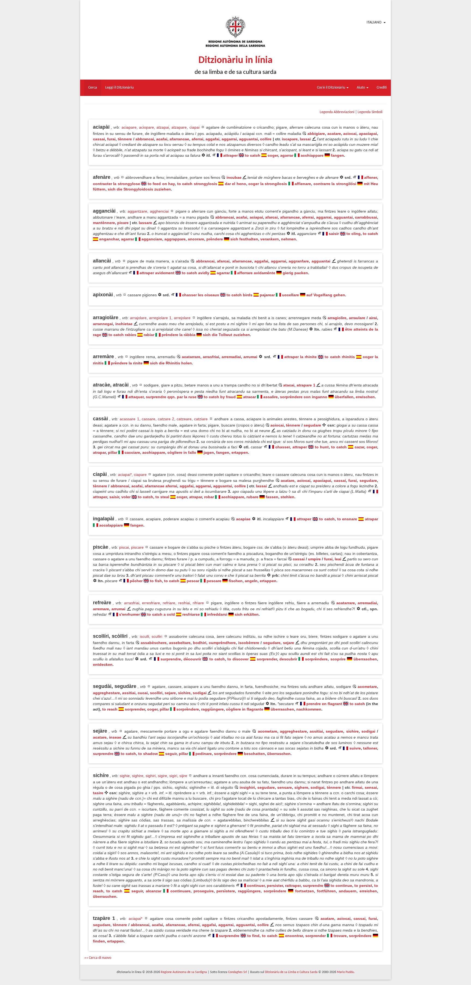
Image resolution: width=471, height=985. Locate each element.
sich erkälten (247, 614)
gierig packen (295, 273)
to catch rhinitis (340, 357)
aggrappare (175, 239)
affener (370, 177)
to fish (156, 581)
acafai (161, 139)
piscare (137, 547)
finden (99, 941)
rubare (252, 497)
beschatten (254, 753)
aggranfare (299, 261)
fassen (272, 497)
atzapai (162, 127)
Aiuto (361, 88)
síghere (301, 787)
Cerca (92, 88)
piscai (124, 547)
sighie (125, 776)
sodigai (200, 693)
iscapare (290, 139)
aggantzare (137, 211)
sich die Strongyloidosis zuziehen (139, 189)
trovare (340, 935)
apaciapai (368, 133)
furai (111, 139)
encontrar (294, 935)
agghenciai (159, 211)
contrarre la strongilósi (334, 184)
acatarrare (191, 357)
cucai (143, 693)
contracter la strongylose (116, 184)
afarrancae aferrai (161, 486)
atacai (288, 385)
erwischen (365, 397)
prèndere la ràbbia (178, 335)
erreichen (368, 891)
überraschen (365, 659)
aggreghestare (106, 693)
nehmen (288, 239)
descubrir (288, 659)
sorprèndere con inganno (303, 397)
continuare (180, 891)
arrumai (250, 357)
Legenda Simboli (370, 112)
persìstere (225, 891)
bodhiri (199, 642)
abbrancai (144, 139)
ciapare (140, 474)
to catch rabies (122, 335)
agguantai (248, 139)
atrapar (99, 452)
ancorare (196, 239)
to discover (238, 659)
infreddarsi (217, 614)
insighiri (247, 787)
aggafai (212, 139)
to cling (353, 233)
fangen (337, 155)
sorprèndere (316, 659)
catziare (201, 419)
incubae (234, 177)
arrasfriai (211, 357)
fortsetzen (304, 891)
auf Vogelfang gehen (325, 295)
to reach (109, 709)
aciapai (256, 217)
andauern (348, 891)
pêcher (136, 581)
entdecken (103, 664)
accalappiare (111, 525)
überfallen (344, 397)
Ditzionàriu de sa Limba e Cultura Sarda (291, 972)
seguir (171, 753)
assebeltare (180, 642)
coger (273, 155)
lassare (145, 222)
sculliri (157, 636)
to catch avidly (195, 273)
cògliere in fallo (181, 452)
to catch (252, 155)
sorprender (267, 659)
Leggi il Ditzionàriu (119, 88)
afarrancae (179, 139)
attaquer (136, 397)
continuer (256, 885)
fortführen (326, 891)
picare (123, 222)
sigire (162, 776)
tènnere (125, 139)
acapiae (243, 519)
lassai (305, 139)
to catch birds (239, 295)
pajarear (267, 295)
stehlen (287, 497)
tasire (98, 793)
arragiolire (337, 318)
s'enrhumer (129, 614)
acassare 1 (129, 419)
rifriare (198, 603)
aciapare (129, 127)
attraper (230, 155)
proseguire (204, 891)
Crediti (382, 88)
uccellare (290, 295)
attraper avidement (157, 273)
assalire (270, 397)
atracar (249, 397)
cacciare (132, 452)
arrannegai (103, 324)
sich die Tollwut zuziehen (226, 335)
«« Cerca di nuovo (97, 958)
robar (209, 497)
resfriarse (191, 614)
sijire (183, 776)
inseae (115, 737)
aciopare (146, 127)
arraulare (357, 318)
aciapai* (125, 474)
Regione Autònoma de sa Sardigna (184, 972)
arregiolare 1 (160, 318)
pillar (112, 452)
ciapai (194, 127)
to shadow (148, 753)
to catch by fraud (220, 397)
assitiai (128, 693)
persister (275, 885)
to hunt (322, 447)
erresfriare (151, 603)
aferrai (197, 139)
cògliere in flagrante (244, 709)
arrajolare (138, 318)
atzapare (179, 127)
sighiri (151, 776)
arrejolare (182, 318)
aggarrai (229, 139)
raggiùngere (212, 709)
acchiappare (312, 155)
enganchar (109, 239)
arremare (101, 609)
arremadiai (231, 357)
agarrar (286, 155)
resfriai (184, 603)
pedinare (203, 753)
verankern (269, 239)
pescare (214, 581)
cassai (99, 139)
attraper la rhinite (300, 357)
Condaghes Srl (237, 972)
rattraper (293, 885)
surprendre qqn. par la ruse (171, 397)
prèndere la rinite (127, 363)
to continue (341, 885)
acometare (367, 686)
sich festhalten (244, 239)
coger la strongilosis (267, 184)
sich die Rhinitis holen (171, 363)
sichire (184, 693)
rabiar (149, 335)
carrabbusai (366, 217)
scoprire (338, 659)
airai (373, 318)
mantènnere (104, 222)
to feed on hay (161, 184)
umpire (314, 559)
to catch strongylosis (197, 184)
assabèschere (154, 642)
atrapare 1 (306, 385)
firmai (357, 787)
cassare (148, 419)
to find (253, 935)
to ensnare (347, 519)
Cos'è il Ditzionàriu (331, 88)
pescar (193, 581)
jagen (209, 452)
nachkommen (308, 709)
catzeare (184, 419)
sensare (284, 787)
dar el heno (235, 184)
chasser (282, 447)
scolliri (156, 693)
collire (265, 139)
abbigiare (316, 133)
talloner (370, 748)
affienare (303, 184)
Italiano (374, 22)
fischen (236, 581)
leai (338, 559)
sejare (288, 642)
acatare (334, 133)
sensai (371, 787)
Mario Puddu (345, 972)
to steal (162, 497)
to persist (363, 885)
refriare (169, 603)
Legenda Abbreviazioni (337, 112)
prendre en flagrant (324, 704)
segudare (312, 425)
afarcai (271, 217)
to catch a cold (161, 614)
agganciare (151, 239)
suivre (355, 748)
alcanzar (153, 891)
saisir (334, 233)
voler (126, 497)
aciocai (350, 133)
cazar (359, 447)
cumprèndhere (222, 642)
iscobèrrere (248, 642)
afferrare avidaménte (256, 273)
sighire (137, 776)
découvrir (192, 659)
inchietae (123, 324)
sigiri (173, 776)
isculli (144, 636)
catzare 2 (166, 419)
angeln (251, 581)
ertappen (239, 452)
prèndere (214, 239)
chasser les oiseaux (200, 295)
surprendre (171, 659)
